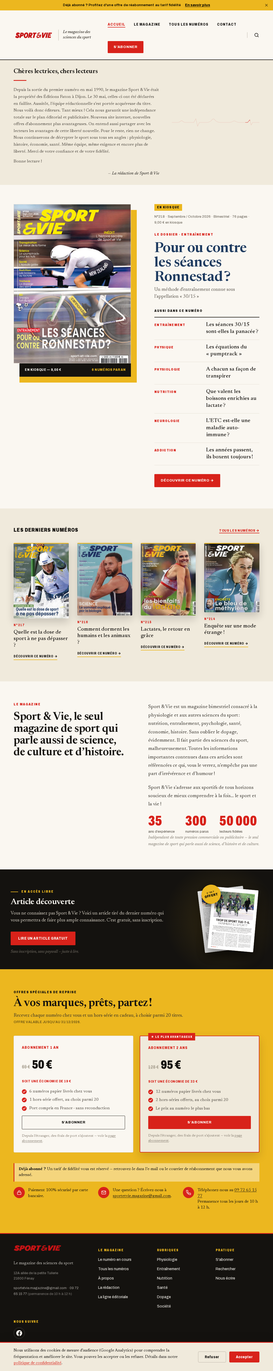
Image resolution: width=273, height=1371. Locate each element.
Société (164, 1306)
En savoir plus (197, 5)
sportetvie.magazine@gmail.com (142, 1196)
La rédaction (108, 1288)
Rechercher (225, 1269)
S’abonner (126, 47)
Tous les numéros (188, 24)
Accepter (244, 1357)
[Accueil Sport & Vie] (37, 1247)
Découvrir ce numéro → (187, 480)
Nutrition (164, 1278)
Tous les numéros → (239, 530)
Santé (162, 1288)
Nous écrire (225, 1278)
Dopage (164, 1297)
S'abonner (224, 1260)
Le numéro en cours (114, 1260)
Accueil (116, 24)
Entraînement (168, 1269)
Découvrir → (35, 656)
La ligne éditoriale (113, 1297)
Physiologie (167, 1260)
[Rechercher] (253, 35)
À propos (106, 1278)
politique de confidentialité (37, 1363)
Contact (226, 24)
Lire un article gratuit (43, 938)
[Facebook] (19, 1333)
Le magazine (147, 24)
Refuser (212, 1357)
